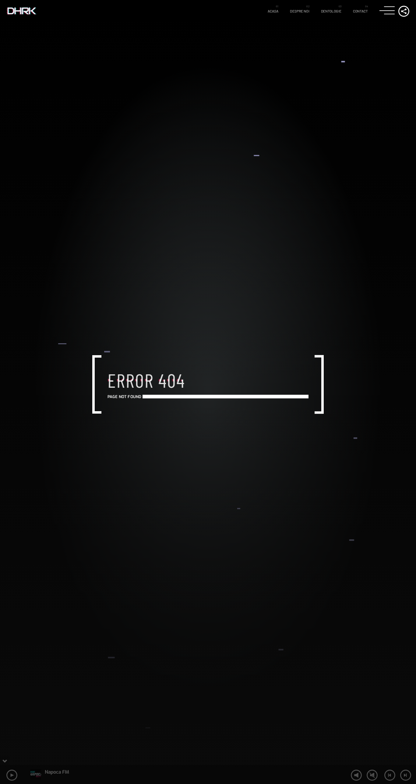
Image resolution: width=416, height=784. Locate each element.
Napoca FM (57, 772)
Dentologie (331, 11)
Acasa (273, 11)
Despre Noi (299, 11)
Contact (360, 11)
